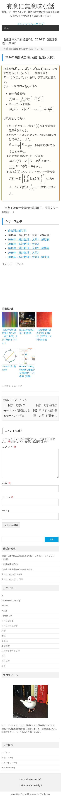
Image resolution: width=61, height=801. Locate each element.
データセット (8, 621)
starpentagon (20, 48)
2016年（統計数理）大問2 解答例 (28, 248)
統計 (4, 656)
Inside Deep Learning (11, 600)
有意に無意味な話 (30, 6)
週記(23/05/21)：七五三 (12, 579)
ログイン (6, 752)
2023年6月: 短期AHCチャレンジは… (18, 569)
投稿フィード (8, 757)
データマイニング (10, 626)
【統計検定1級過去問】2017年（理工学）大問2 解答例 (44, 334)
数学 (4, 631)
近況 (4, 666)
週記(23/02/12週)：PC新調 (26, 331)
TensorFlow (7, 616)
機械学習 (6, 646)
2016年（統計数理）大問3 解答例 (28, 257)
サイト (6, 510)
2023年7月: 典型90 (9, 368)
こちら (53, 729)
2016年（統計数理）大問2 (23, 243)
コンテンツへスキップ (30, 23)
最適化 (5, 641)
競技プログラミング (11, 651)
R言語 (4, 610)
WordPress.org (8, 767)
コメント (9, 446)
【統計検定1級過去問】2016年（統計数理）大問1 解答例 (45, 410)
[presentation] (29, 68)
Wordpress (45, 794)
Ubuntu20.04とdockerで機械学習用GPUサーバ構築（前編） (27, 371)
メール (7, 496)
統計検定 (18, 386)
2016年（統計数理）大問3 (23, 252)
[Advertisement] (25, 285)
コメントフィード (10, 763)
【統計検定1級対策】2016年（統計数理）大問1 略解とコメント (9, 336)
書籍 (4, 636)
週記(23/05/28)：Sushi (12, 574)
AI (2, 595)
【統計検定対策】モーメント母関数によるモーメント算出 (16, 410)
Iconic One (15, 794)
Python (5, 605)
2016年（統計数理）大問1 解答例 (28, 239)
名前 (6, 483)
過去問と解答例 (17, 230)
